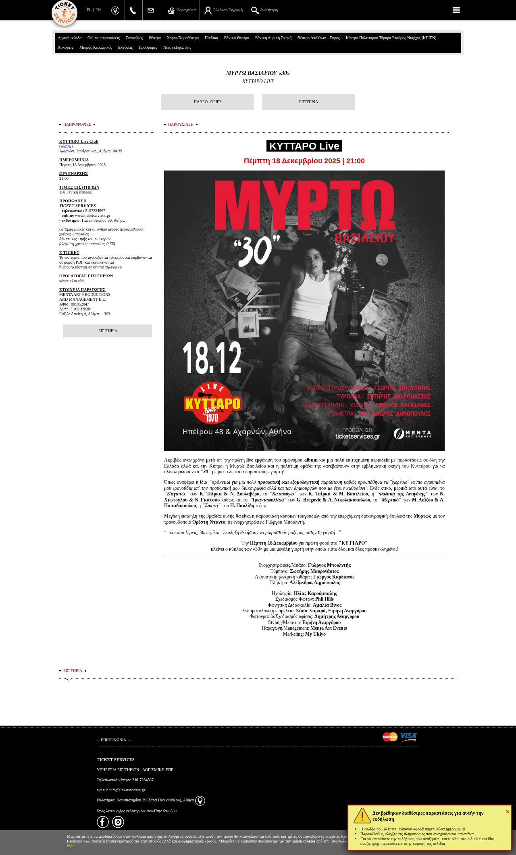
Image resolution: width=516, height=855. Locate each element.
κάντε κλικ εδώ (72, 281)
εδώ (70, 846)
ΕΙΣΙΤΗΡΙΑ (308, 102)
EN (98, 10)
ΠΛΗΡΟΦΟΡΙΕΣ (208, 102)
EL (89, 10)
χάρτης (65, 146)
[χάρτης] (200, 800)
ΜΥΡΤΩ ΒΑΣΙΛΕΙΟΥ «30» (258, 73)
